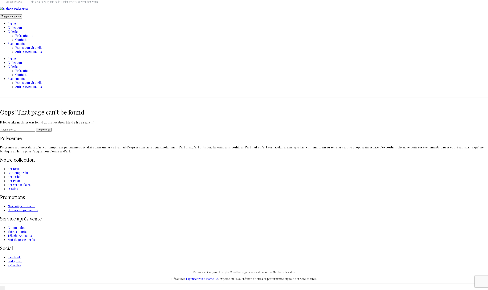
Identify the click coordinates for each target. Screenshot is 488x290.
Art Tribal (14, 177)
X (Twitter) (15, 265)
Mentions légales (284, 272)
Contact (20, 40)
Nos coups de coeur (21, 206)
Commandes (16, 228)
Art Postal (15, 181)
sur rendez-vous (88, 2)
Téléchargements (20, 236)
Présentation (24, 36)
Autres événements (28, 52)
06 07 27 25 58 (14, 2)
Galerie (13, 32)
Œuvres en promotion (23, 210)
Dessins (13, 189)
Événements (16, 44)
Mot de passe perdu (21, 240)
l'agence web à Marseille (202, 279)
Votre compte (17, 232)
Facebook (14, 257)
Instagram (15, 261)
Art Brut (13, 169)
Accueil (13, 24)
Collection (15, 28)
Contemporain (18, 173)
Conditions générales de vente (250, 272)
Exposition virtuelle (28, 48)
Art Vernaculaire (19, 185)
